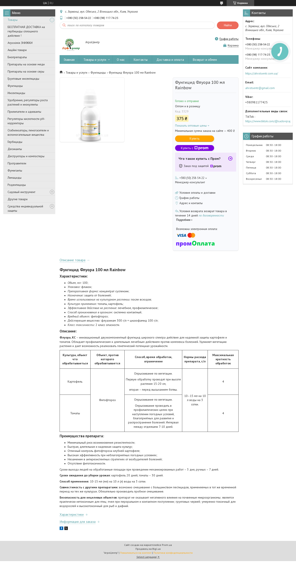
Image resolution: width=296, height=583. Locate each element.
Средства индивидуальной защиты (25, 208)
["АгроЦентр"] (70, 42)
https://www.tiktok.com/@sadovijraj (267, 121)
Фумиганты (15, 170)
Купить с (187, 148)
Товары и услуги (94, 59)
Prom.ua (167, 545)
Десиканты (15, 149)
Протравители (17, 163)
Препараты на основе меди (26, 64)
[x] (66, 529)
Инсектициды (16, 93)
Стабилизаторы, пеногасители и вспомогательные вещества (28, 132)
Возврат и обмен (205, 59)
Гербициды (15, 142)
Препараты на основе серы (26, 71)
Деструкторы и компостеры (26, 156)
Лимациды (14, 178)
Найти (228, 25)
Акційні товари (17, 50)
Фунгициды (15, 86)
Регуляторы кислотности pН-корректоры (26, 121)
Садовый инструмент (21, 192)
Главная (69, 59)
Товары (13, 20)
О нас (121, 59)
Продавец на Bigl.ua (148, 548)
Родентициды (17, 185)
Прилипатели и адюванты (24, 112)
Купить (195, 138)
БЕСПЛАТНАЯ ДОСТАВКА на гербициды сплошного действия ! (26, 31)
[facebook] (61, 529)
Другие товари (18, 199)
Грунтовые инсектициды (23, 79)
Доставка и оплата (170, 59)
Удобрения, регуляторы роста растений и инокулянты (28, 102)
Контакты (141, 59)
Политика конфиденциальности (173, 552)
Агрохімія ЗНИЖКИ (20, 43)
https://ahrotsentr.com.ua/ (261, 73)
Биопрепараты (17, 57)
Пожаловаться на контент (135, 552)
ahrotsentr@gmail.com (260, 88)
